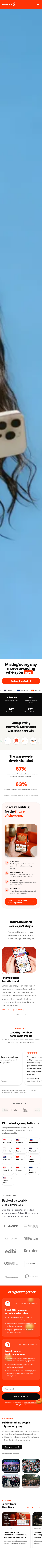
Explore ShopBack (21, 681)
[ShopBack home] (8, 4)
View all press (32, 1508)
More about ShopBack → (11, 1453)
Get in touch (19, 1396)
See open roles (12, 1447)
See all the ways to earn (13, 1010)
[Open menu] (38, 4)
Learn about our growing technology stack (17, 902)
